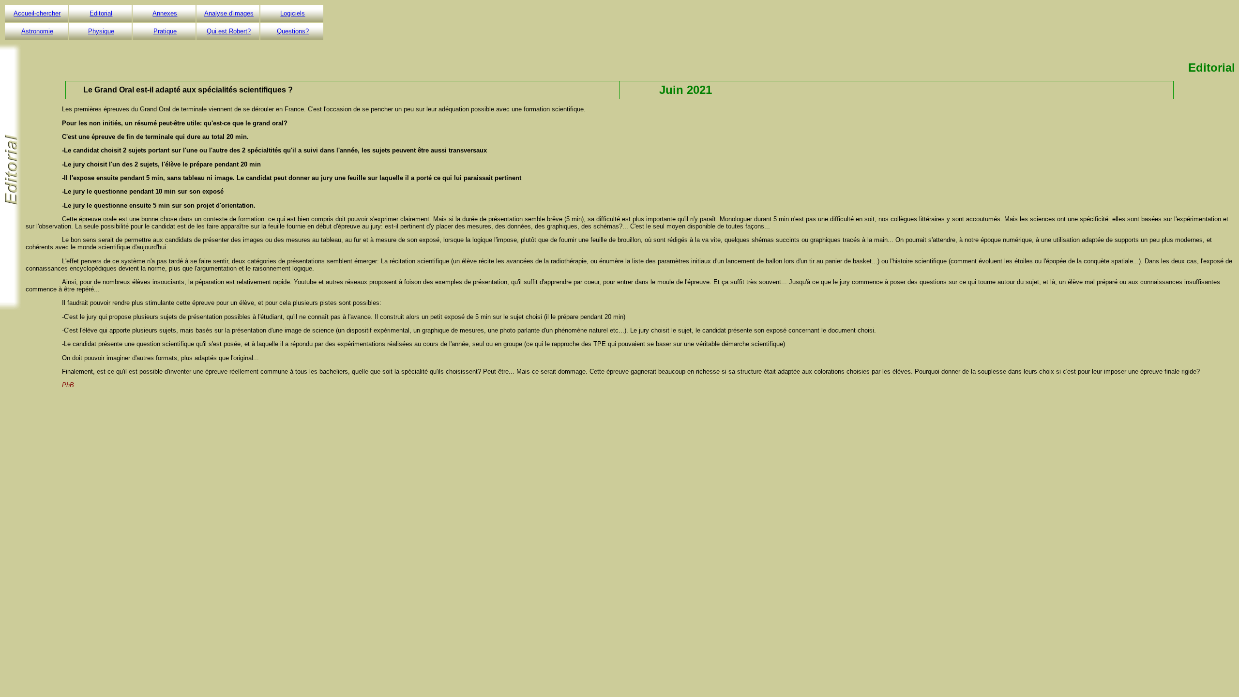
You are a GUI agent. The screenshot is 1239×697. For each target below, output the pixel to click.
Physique (101, 31)
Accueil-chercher (37, 13)
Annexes (164, 13)
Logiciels (292, 13)
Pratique (165, 31)
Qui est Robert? (229, 31)
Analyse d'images (229, 13)
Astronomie (37, 31)
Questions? (293, 31)
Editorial (101, 13)
